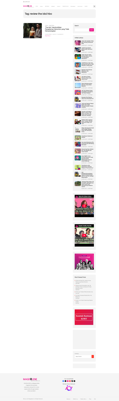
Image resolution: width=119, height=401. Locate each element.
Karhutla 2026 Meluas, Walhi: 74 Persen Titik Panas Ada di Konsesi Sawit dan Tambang (87, 113)
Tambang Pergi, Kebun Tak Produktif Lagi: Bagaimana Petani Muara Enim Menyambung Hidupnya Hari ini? (88, 184)
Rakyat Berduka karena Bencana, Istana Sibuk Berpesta (87, 85)
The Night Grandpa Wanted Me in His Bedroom (84, 296)
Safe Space (47, 6)
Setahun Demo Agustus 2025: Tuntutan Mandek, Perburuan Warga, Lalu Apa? (87, 121)
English (86, 6)
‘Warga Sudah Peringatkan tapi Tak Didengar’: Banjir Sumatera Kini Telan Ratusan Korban (83, 287)
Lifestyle (52, 6)
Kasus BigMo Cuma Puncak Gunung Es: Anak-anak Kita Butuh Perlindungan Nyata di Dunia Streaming (87, 158)
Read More (47, 35)
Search (77, 25)
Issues (41, 6)
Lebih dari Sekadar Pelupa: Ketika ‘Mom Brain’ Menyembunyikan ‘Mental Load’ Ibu (88, 105)
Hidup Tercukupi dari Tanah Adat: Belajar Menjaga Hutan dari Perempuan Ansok (88, 129)
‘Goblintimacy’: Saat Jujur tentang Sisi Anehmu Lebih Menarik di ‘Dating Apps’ (88, 64)
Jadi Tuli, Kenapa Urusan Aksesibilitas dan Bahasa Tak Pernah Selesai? (87, 92)
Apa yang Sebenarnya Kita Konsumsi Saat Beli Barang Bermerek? (88, 143)
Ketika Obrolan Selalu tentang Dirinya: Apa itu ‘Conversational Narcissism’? (87, 56)
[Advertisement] (84, 339)
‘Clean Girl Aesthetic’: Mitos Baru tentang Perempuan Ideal (88, 42)
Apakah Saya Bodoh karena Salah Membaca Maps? (87, 49)
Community (80, 6)
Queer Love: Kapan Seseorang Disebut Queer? (84, 301)
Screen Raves (51, 25)
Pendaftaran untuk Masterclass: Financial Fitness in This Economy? (87, 166)
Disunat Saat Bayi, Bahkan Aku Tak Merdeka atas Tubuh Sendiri (87, 150)
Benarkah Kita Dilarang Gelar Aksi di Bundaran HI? (88, 98)
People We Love (65, 6)
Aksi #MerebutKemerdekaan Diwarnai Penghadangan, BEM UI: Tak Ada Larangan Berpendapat (88, 175)
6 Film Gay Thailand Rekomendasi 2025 (84, 291)
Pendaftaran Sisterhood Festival (87, 136)
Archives (77, 353)
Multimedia (73, 6)
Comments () (60, 34)
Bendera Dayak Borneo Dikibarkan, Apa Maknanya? (87, 71)
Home (37, 6)
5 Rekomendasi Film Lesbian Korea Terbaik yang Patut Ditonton (83, 281)
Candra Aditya (48, 34)
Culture (58, 6)
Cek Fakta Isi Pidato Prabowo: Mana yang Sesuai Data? (86, 78)
